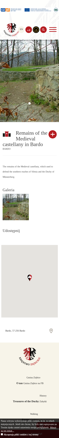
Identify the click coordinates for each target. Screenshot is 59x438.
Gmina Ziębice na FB (33, 383)
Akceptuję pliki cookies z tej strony (21, 434)
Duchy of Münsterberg (11, 29)
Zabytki (43, 401)
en (21, 29)
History (43, 395)
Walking (34, 414)
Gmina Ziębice (33, 377)
